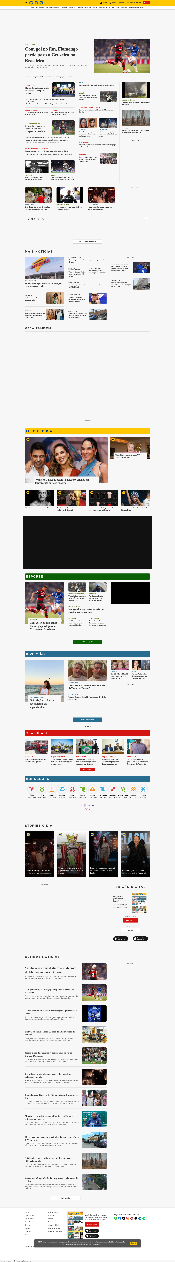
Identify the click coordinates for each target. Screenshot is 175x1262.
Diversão (64, 7)
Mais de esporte (87, 642)
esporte (34, 576)
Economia (87, 7)
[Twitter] (123, 1218)
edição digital (130, 886)
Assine (146, 3)
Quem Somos (132, 1247)
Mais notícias (39, 251)
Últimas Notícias (42, 7)
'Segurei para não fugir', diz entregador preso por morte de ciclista (49, 154)
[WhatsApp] (115, 1218)
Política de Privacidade (54, 1231)
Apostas (124, 7)
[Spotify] (143, 1218)
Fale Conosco (121, 1247)
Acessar (131, 930)
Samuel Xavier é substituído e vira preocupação (42, 143)
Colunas (80, 7)
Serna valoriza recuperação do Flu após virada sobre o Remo (47, 140)
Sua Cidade (115, 7)
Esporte (72, 7)
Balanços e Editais (53, 1225)
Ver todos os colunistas (87, 241)
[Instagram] (127, 1218)
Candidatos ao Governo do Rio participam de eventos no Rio (47, 104)
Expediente (112, 1247)
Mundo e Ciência (104, 7)
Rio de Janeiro (54, 7)
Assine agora (130, 920)
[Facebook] (119, 1218)
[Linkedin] (139, 1218)
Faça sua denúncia (135, 2)
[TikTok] (135, 1218)
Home (33, 7)
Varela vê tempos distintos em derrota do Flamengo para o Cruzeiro (49, 77)
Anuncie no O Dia (123, 2)
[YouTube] (131, 1218)
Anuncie (88, 1247)
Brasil (95, 7)
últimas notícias (42, 956)
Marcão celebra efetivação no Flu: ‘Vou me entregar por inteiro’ (48, 137)
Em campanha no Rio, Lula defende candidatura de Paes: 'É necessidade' (46, 100)
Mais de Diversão (87, 719)
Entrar (105, 2)
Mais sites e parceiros (54, 1222)
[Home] (36, 4)
